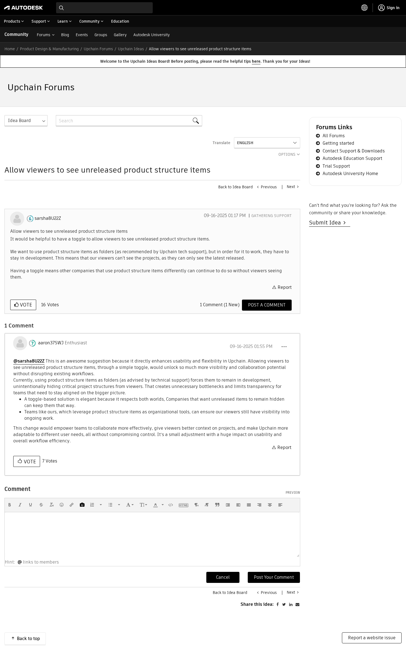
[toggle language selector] (364, 8)
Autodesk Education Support (352, 158)
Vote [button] (25, 304)
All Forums (334, 136)
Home (9, 49)
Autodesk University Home (350, 173)
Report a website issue (372, 638)
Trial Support (336, 166)
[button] (283, 347)
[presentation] (10, 505)
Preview (293, 492)
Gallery (120, 35)
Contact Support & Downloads (354, 151)
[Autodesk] (23, 7)
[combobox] (104, 7)
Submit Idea (326, 222)
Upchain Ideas (131, 49)
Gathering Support (271, 215)
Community (16, 34)
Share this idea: (257, 604)
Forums (43, 35)
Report (285, 287)
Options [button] (287, 154)
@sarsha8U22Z (28, 361)
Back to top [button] (28, 638)
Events (82, 35)
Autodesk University (151, 35)
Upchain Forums (98, 49)
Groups (100, 35)
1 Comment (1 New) (219, 305)
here (256, 61)
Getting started (338, 143)
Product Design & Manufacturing (49, 49)
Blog (65, 35)
